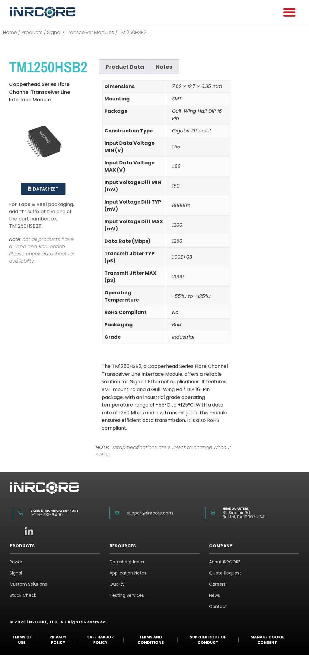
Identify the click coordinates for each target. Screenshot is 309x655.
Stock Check (23, 595)
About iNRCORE (225, 562)
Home (10, 32)
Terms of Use (22, 639)
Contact (218, 606)
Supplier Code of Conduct (208, 639)
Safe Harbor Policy (100, 639)
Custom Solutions (28, 584)
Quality (117, 584)
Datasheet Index (127, 562)
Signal (54, 32)
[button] (289, 12)
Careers (217, 584)
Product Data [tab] (125, 67)
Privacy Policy (57, 639)
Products (32, 32)
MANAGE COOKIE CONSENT (267, 639)
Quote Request (225, 573)
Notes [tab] (164, 67)
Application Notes (128, 573)
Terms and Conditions (151, 639)
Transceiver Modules (90, 32)
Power (16, 562)
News (214, 595)
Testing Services (127, 595)
